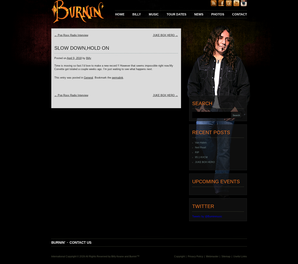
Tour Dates (176, 14)
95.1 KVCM (201, 157)
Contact (239, 14)
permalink (117, 77)
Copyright (179, 256)
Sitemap (225, 256)
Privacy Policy (195, 256)
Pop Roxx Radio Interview (71, 35)
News (198, 14)
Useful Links (240, 256)
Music (154, 14)
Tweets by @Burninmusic (207, 216)
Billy (136, 14)
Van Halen (201, 142)
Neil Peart (200, 147)
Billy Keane (117, 256)
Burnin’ (58, 243)
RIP (197, 152)
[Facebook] (221, 5)
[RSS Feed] (214, 5)
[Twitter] (229, 5)
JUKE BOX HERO (165, 35)
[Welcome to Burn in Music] (77, 12)
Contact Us (80, 243)
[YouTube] (236, 5)
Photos (217, 14)
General (88, 77)
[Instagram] (244, 5)
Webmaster (212, 256)
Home (119, 14)
